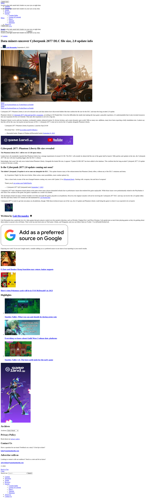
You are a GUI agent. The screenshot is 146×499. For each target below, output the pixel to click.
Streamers (8, 8)
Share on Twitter (18, 104)
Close (2, 471)
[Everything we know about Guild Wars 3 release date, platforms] (75, 327)
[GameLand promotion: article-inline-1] (37, 144)
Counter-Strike (13, 15)
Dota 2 (11, 19)
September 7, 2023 (37, 187)
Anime (7, 10)
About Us (8, 24)
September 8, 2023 (49, 133)
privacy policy (15, 439)
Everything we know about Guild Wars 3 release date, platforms (31, 338)
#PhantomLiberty (69, 179)
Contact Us (8, 496)
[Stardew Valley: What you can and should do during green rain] (75, 306)
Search (30, 31)
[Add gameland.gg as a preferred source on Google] (34, 245)
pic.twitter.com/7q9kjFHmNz (22, 183)
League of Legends (15, 17)
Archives (3, 430)
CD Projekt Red (45, 197)
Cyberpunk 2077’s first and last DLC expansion (28, 115)
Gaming (7, 6)
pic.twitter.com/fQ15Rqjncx (28, 130)
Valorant (11, 491)
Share (2, 103)
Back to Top (5, 469)
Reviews (7, 12)
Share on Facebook (7, 104)
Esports (7, 13)
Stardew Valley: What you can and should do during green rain (31, 317)
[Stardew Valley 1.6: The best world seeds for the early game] (75, 349)
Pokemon (12, 493)
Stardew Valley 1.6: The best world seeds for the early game (29, 360)
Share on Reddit (28, 104)
